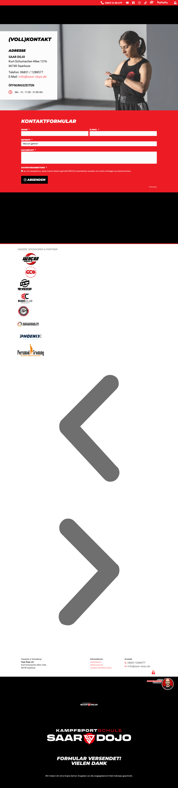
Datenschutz (96, 665)
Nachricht (27, 150)
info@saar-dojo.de (32, 76)
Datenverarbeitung (33, 168)
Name (24, 130)
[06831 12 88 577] (102, 2)
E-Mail (94, 130)
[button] (89, 429)
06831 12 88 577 (113, 3)
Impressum (95, 662)
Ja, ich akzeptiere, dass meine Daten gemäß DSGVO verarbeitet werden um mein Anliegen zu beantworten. (77, 171)
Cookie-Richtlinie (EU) (100, 668)
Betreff (26, 140)
